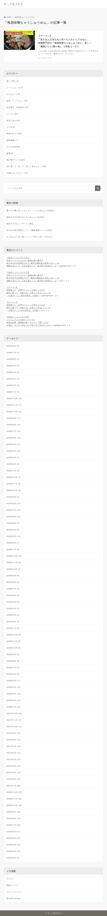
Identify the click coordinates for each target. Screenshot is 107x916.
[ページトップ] (101, 910)
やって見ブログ (13, 4)
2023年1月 (13, 628)
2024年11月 (14, 483)
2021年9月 (14, 733)
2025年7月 (14, 431)
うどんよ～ (13, 94)
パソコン (12, 113)
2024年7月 (14, 510)
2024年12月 (14, 477)
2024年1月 (13, 549)
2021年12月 (14, 713)
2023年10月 (14, 569)
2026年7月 (13, 352)
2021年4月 (14, 766)
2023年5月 (13, 601)
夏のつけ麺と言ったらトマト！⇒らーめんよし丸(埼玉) (30, 210)
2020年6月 (14, 831)
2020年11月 (14, 798)
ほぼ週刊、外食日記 (18, 107)
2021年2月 (14, 779)
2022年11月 (14, 641)
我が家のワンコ (16, 159)
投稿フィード (12, 885)
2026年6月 (13, 359)
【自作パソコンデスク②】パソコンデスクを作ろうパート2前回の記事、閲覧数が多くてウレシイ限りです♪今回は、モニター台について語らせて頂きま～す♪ (28, 321)
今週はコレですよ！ (17, 173)
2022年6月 (13, 674)
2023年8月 (13, 582)
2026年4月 (13, 372)
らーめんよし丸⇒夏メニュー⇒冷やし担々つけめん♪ (29, 236)
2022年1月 (14, 706)
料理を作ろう (14, 133)
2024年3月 (14, 536)
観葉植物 (12, 140)
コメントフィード (14, 891)
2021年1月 (14, 785)
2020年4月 (14, 844)
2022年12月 (14, 634)
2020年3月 (14, 851)
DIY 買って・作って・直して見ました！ (26, 166)
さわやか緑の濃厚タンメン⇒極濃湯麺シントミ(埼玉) (29, 230)
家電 (10, 153)
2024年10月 (14, 490)
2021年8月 (14, 739)
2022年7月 (13, 667)
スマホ (11, 127)
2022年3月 (14, 693)
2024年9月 (13, 496)
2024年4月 (13, 529)
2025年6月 (14, 437)
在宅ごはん (13, 120)
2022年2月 (14, 700)
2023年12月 (14, 556)
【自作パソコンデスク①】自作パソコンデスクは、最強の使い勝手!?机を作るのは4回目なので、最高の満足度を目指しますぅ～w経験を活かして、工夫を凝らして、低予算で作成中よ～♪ (33, 261)
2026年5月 (13, 365)
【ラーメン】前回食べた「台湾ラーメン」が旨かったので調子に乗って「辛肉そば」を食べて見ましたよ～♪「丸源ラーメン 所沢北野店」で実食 (28, 291)
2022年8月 (13, 661)
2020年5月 (14, 838)
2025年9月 (14, 418)
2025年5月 (14, 444)
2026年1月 (13, 391)
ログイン (10, 878)
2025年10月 (14, 411)
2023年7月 (13, 588)
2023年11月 (14, 562)
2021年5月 (14, 759)
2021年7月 (14, 746)
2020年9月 (14, 811)
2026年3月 (13, 378)
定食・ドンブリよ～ (17, 100)
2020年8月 (14, 818)
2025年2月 (13, 464)
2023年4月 (13, 608)
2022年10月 (14, 647)
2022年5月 (14, 680)
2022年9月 (13, 654)
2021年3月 (14, 772)
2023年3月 (13, 615)
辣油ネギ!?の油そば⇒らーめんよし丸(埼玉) (26, 217)
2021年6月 (14, 752)
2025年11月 (14, 405)
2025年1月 (13, 470)
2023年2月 (13, 621)
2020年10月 (14, 805)
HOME (9, 17)
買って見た (13, 81)
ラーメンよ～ (15, 87)
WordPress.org (13, 898)
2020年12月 (14, 792)
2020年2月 (13, 857)
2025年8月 (14, 424)
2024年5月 (13, 523)
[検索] (97, 188)
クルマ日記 (13, 146)
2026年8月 (13, 346)
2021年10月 (14, 726)
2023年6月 (13, 595)
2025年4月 (14, 451)
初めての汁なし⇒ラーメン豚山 (20, 223)
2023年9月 (13, 575)
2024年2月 (13, 542)
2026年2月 (13, 385)
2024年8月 (14, 503)
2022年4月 (14, 687)
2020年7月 (14, 825)
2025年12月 (14, 398)
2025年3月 (13, 457)
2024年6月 (14, 516)
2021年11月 (14, 720)
